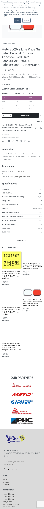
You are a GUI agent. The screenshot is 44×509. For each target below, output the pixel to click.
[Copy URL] (29, 141)
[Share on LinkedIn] (17, 141)
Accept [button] (17, 20)
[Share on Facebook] (13, 141)
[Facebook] (4, 469)
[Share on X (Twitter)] (9, 141)
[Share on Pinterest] (21, 141)
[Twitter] (8, 469)
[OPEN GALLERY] (22, 28)
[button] (22, 240)
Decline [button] (26, 20)
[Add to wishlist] (41, 115)
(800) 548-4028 (19, 171)
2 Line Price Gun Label (8, 43)
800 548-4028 (8, 464)
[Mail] (25, 141)
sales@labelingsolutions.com (20, 177)
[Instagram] (16, 469)
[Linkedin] (12, 469)
